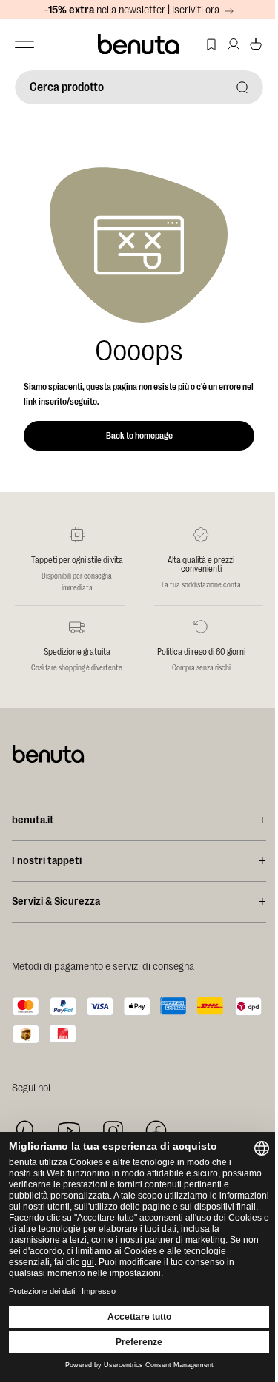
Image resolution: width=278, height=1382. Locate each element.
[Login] (233, 44)
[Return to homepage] (139, 44)
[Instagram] (112, 1130)
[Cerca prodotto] (242, 87)
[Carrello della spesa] (255, 44)
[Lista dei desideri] (211, 44)
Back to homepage (139, 436)
